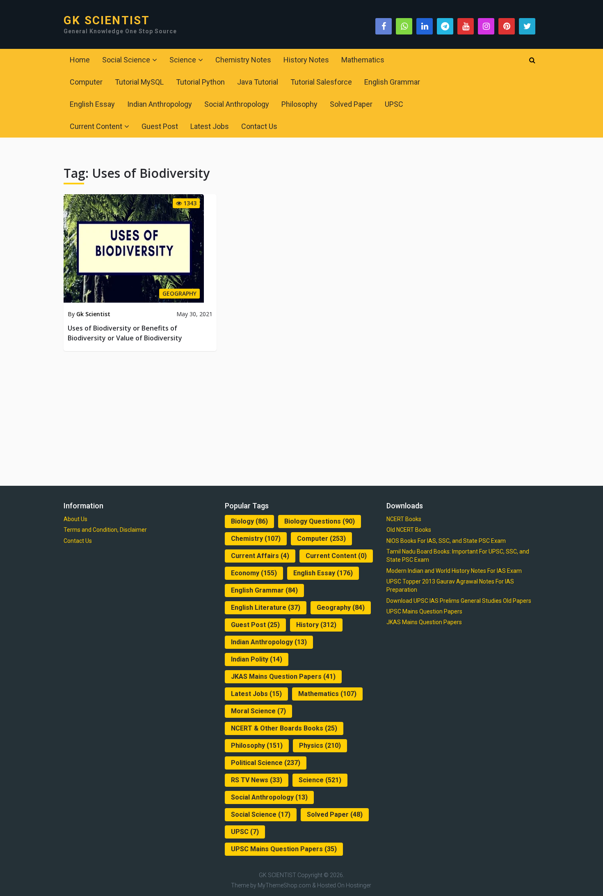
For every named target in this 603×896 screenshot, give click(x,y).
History (316, 625)
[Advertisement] (301, 416)
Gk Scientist (93, 314)
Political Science (265, 763)
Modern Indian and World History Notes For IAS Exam (454, 570)
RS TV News (256, 780)
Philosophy (299, 104)
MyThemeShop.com (284, 885)
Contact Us (259, 126)
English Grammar (392, 82)
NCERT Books (403, 519)
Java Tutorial (257, 82)
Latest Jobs (209, 126)
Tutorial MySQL (139, 82)
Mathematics (362, 59)
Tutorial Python (200, 82)
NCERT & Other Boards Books (284, 728)
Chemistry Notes (243, 59)
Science (182, 59)
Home (80, 59)
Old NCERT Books (408, 529)
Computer (86, 82)
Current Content (96, 126)
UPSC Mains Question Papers (284, 849)
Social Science (126, 59)
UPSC (394, 104)
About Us (75, 519)
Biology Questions (319, 521)
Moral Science (258, 711)
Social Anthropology (236, 104)
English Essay (92, 104)
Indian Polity (256, 659)
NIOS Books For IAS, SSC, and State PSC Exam (446, 541)
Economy (254, 573)
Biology (249, 521)
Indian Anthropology (159, 104)
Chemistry (256, 538)
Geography (341, 607)
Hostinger (358, 885)
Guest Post (160, 126)
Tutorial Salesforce (321, 82)
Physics (320, 745)
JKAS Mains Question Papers (283, 676)
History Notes (306, 59)
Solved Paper (351, 104)
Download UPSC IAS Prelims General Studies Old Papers (458, 600)
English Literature (265, 607)
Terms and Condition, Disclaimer (105, 529)
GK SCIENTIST (107, 20)
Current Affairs (260, 556)
